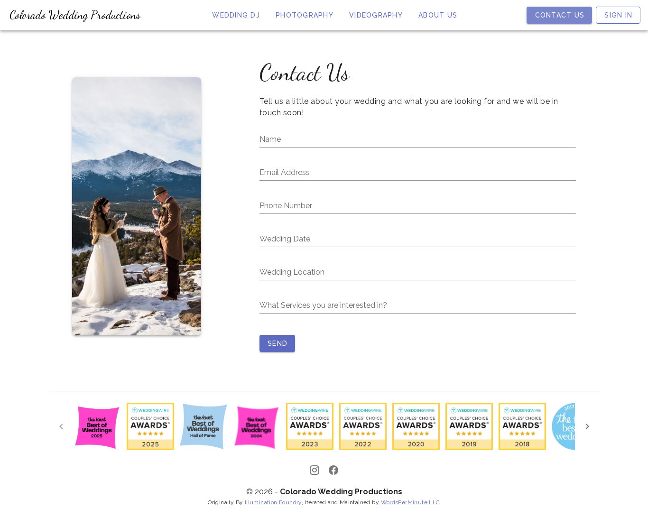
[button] (417, 239)
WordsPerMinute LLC (410, 502)
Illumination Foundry (273, 502)
